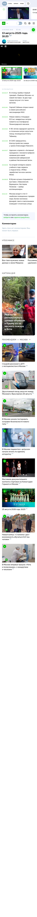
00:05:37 (5, 150)
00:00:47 (5, 93)
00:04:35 (5, 141)
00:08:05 (5, 179)
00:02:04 (5, 117)
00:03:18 (5, 129)
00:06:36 (5, 165)
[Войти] (29, 23)
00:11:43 (4, 194)
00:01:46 (5, 107)
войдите (7, 217)
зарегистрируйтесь (21, 217)
